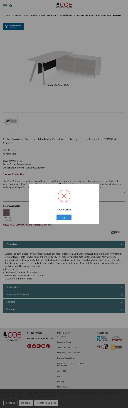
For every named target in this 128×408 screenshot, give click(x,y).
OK (64, 217)
